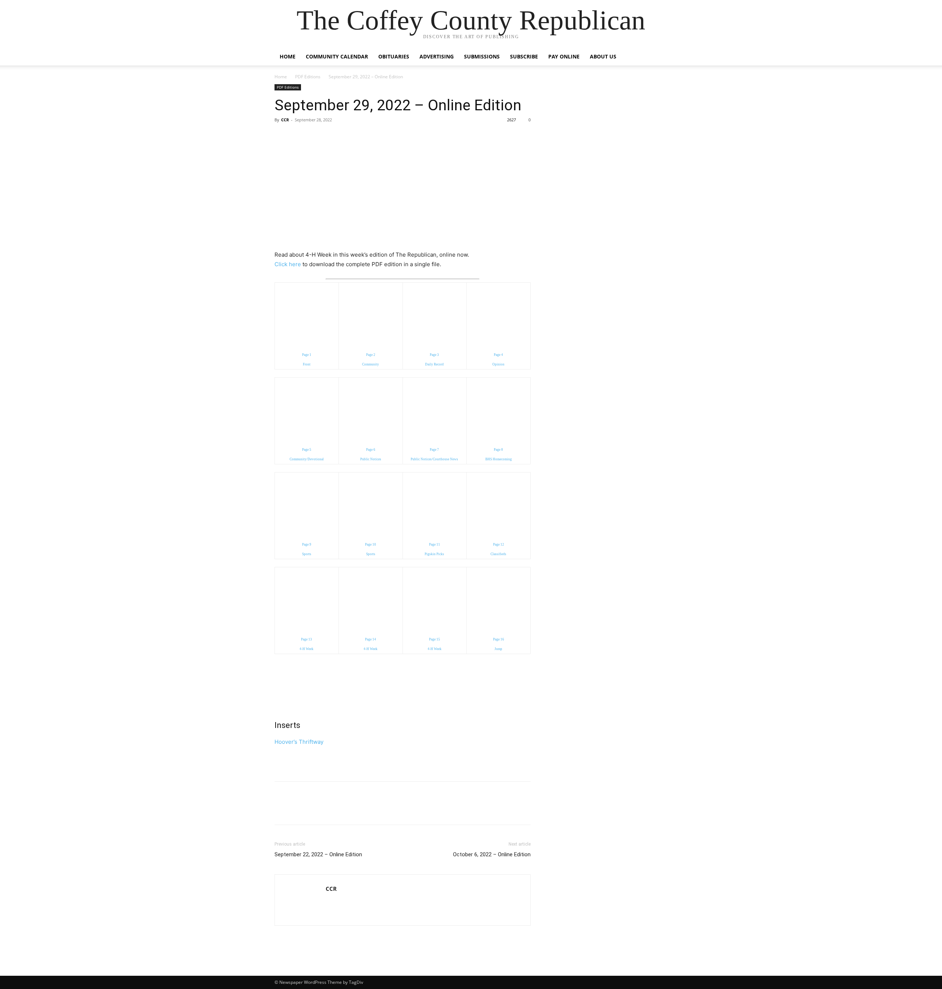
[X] (298, 136)
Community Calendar (337, 56)
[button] (658, 57)
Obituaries (393, 56)
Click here (288, 264)
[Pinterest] (315, 136)
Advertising (436, 56)
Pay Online (564, 56)
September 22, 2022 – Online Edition (318, 854)
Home (287, 56)
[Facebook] (282, 136)
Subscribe (524, 56)
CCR (285, 119)
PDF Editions (308, 77)
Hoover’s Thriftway (299, 741)
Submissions (482, 56)
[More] (350, 136)
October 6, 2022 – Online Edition (492, 854)
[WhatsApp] (332, 136)
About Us (603, 56)
